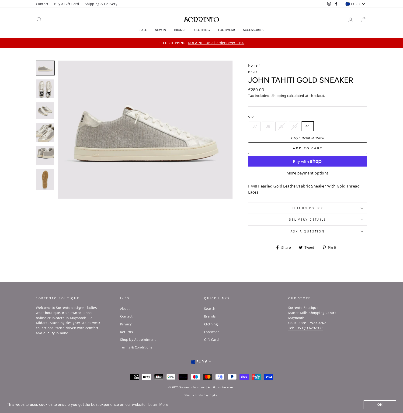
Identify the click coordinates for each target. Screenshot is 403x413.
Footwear (226, 30)
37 (255, 126)
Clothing (202, 30)
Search (209, 308)
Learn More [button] (158, 404)
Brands (180, 30)
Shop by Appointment (138, 339)
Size (252, 117)
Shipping (278, 95)
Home (253, 65)
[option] (201, 42)
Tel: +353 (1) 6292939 (305, 328)
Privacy (126, 324)
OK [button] (379, 404)
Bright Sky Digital (207, 395)
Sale (143, 30)
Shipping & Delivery (101, 4)
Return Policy (307, 208)
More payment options (308, 173)
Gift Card (211, 339)
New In (160, 30)
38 (268, 126)
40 (294, 126)
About (125, 308)
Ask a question (308, 231)
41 (308, 126)
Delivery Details (308, 220)
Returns (126, 332)
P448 (253, 72)
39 (281, 126)
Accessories (253, 30)
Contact (42, 4)
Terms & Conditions (136, 347)
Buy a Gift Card (66, 4)
